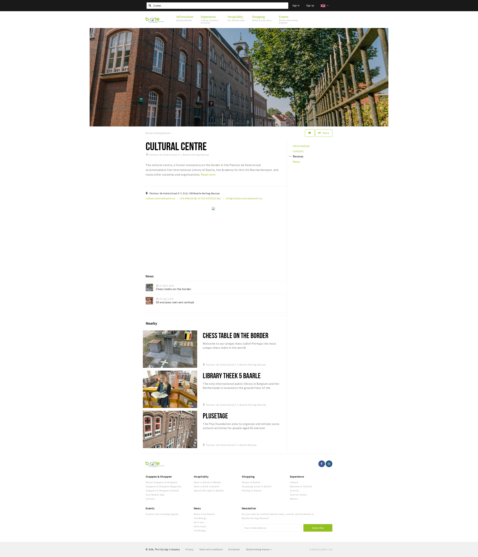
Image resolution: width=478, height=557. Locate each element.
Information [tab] (301, 146)
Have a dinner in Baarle (207, 482)
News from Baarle (204, 514)
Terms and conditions (211, 549)
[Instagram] (329, 463)
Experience (297, 476)
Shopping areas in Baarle (257, 486)
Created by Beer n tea (320, 549)
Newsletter (249, 508)
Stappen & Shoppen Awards (162, 490)
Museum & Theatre (301, 486)
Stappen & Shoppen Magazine (163, 486)
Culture (294, 482)
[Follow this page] (310, 133)
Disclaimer (234, 549)
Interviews (200, 526)
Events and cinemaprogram (162, 514)
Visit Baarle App (155, 494)
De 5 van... (200, 522)
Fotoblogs (200, 530)
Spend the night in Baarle (209, 490)
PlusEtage (215, 416)
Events (150, 508)
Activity (294, 490)
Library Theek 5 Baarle (232, 376)
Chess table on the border (235, 335)
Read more (208, 174)
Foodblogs (200, 518)
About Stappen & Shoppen (161, 482)
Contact (150, 498)
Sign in (296, 5)
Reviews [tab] (298, 156)
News (197, 508)
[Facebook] (321, 463)
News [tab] (296, 161)
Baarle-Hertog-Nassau (258, 549)
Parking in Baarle (252, 490)
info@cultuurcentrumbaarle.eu (244, 198)
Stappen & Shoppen (159, 476)
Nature (294, 498)
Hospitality (201, 476)
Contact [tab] (298, 151)
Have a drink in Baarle (207, 486)
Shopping (248, 476)
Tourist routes (298, 494)
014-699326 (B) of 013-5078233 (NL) (200, 198)
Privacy (189, 549)
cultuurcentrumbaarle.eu (160, 198)
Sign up (310, 5)
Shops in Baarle (251, 482)
